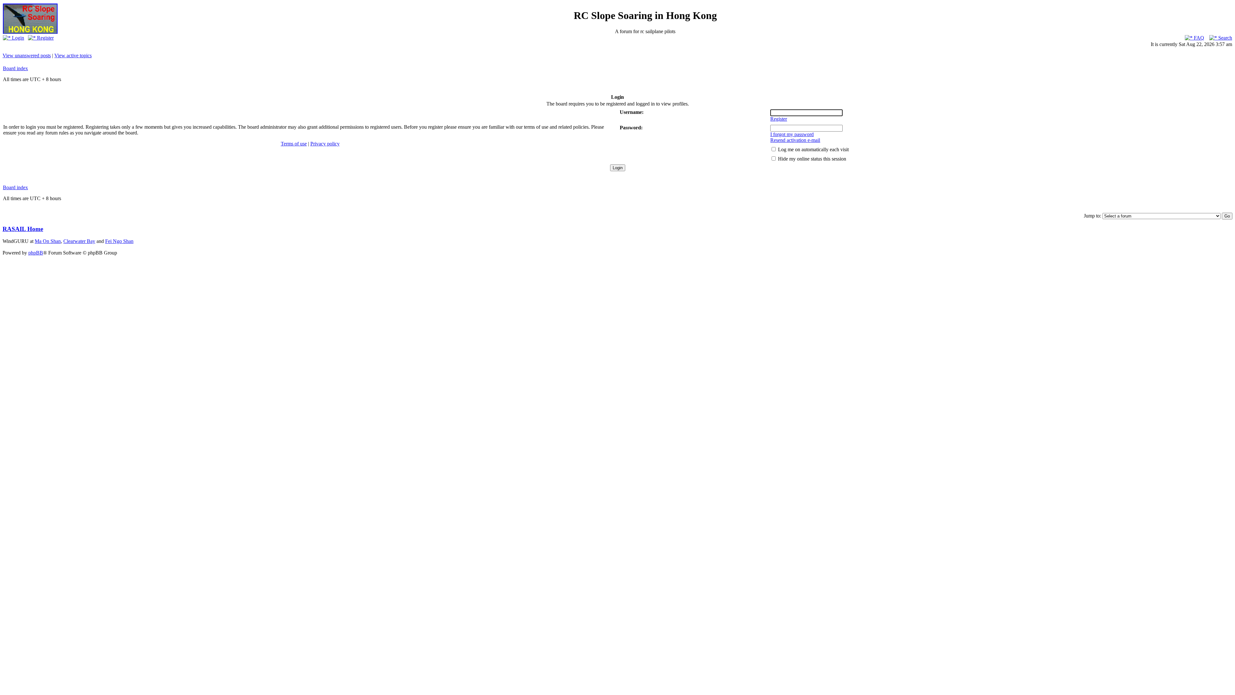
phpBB (35, 252)
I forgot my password (792, 134)
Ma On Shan (48, 241)
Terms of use (294, 143)
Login (17, 38)
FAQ (1198, 38)
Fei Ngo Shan (119, 241)
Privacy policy (325, 143)
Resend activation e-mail (795, 140)
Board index (15, 68)
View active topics (73, 55)
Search (1224, 38)
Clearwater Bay (79, 241)
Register (45, 38)
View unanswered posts (27, 55)
